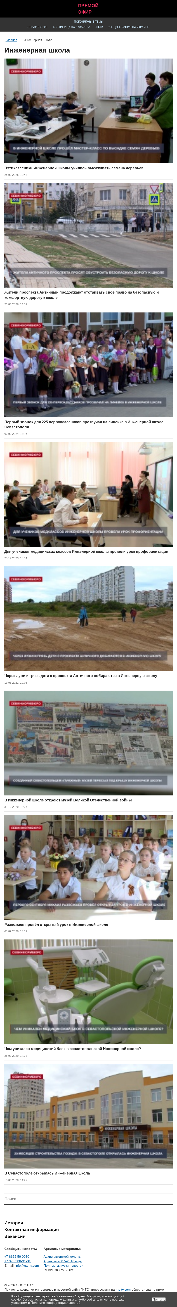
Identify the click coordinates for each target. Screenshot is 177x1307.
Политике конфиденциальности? (55, 1302)
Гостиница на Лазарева (71, 27)
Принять (159, 1299)
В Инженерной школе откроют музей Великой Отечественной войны (68, 800)
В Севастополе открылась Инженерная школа (47, 1173)
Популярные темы (88, 21)
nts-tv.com (123, 1289)
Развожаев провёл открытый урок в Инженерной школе (56, 925)
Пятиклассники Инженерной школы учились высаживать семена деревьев (74, 168)
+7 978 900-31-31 (17, 1261)
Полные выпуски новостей (63, 1265)
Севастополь (37, 27)
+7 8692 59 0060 (16, 1256)
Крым (99, 27)
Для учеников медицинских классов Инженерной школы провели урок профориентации (86, 551)
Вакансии (15, 1236)
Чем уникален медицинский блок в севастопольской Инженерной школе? (72, 1049)
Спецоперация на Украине (129, 27)
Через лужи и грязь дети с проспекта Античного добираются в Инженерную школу (80, 676)
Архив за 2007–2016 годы (63, 1261)
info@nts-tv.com (27, 1265)
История (13, 1222)
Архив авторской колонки (63, 1256)
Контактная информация (31, 1229)
